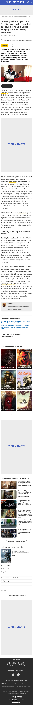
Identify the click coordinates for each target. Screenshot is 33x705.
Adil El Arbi (18, 105)
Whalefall (3, 590)
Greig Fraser (27, 206)
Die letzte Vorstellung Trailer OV (24, 388)
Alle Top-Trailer (16, 415)
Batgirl (18, 191)
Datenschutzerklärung (12, 693)
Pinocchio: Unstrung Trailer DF (8, 367)
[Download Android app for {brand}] (19, 674)
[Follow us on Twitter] (14, 664)
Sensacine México (22, 686)
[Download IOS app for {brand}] (13, 674)
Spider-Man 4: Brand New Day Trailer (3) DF (8, 409)
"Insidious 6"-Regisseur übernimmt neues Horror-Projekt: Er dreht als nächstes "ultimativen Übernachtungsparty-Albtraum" (24, 494)
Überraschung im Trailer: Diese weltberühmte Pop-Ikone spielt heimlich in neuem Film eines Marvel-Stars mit (24, 484)
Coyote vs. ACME (5, 565)
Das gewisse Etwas (6, 572)
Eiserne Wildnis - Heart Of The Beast (10, 578)
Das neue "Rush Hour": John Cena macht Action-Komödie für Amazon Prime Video (15, 322)
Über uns (5, 691)
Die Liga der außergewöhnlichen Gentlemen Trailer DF (8, 388)
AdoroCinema (6, 686)
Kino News (10, 16)
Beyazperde (25, 684)
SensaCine (15, 684)
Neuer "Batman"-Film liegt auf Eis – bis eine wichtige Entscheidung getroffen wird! (25, 531)
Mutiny (14, 549)
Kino (6, 16)
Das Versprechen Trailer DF (24, 367)
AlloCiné (3, 684)
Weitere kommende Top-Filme (16, 595)
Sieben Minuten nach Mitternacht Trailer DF (24, 409)
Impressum (14, 691)
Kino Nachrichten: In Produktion (20, 16)
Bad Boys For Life (12, 189)
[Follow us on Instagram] (19, 664)
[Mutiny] (6, 556)
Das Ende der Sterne (6, 568)
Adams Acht (4, 575)
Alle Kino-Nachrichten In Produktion (16, 541)
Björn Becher (10, 303)
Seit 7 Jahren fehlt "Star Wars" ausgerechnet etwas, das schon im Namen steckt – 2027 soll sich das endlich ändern (25, 503)
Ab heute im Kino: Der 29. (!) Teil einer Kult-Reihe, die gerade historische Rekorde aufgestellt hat (25, 522)
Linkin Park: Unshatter (7, 584)
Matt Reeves (22, 213)
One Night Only (5, 581)
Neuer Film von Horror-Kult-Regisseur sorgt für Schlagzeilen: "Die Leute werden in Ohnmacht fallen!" (15, 327)
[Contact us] (23, 664)
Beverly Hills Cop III (8, 284)
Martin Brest (8, 279)
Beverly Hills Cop (19, 279)
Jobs (9, 691)
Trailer (13, 555)
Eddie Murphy (11, 245)
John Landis (27, 281)
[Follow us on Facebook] (9, 664)
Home (3, 16)
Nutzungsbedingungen (24, 691)
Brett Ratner (12, 102)
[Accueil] (15, 2)
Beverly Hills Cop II (12, 281)
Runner (3, 587)
